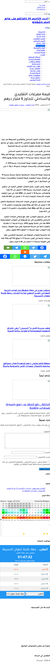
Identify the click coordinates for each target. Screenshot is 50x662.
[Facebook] (42, 248)
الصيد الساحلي (39, 41)
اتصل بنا (42, 5)
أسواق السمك (34, 57)
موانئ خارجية (35, 71)
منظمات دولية (34, 76)
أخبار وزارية (41, 37)
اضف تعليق (13, 105)
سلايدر (21, 105)
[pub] (47, 28)
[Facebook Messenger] (25, 256)
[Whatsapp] (25, 248)
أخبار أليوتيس (34, 80)
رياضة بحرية (35, 78)
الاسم (47, 453)
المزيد (42, 55)
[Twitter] (33, 248)
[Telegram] (16, 248)
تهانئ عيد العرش (33, 66)
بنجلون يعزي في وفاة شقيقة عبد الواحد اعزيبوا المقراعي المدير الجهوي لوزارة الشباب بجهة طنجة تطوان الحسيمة (25, 293)
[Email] (8, 248)
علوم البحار (40, 50)
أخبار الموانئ (40, 46)
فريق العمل (41, 7)
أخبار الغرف (40, 34)
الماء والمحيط (39, 48)
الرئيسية (41, 32)
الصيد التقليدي (39, 39)
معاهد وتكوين (34, 62)
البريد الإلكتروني (43, 457)
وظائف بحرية (35, 69)
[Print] (25, 252)
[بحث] (49, 1)
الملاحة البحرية (34, 60)
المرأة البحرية (39, 53)
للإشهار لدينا (41, 9)
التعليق (46, 432)
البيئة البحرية (35, 73)
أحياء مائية (36, 64)
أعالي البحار (40, 44)
